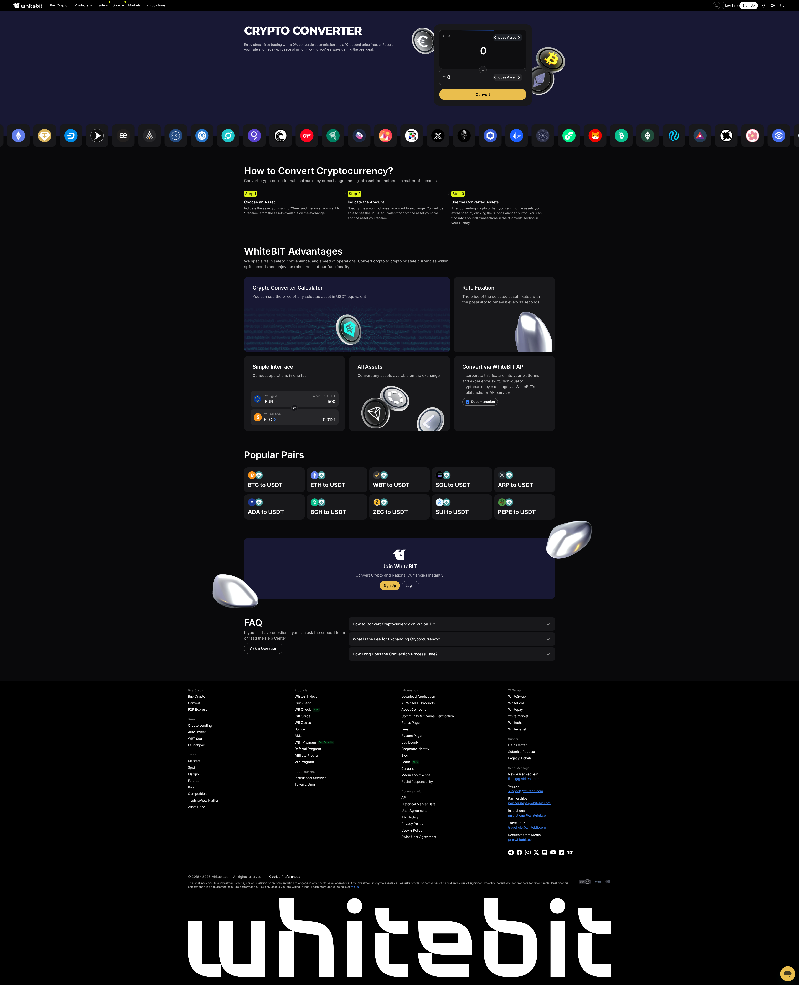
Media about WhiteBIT (418, 775)
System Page (411, 736)
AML (298, 736)
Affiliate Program (308, 755)
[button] (482, 77)
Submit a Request (521, 752)
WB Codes (303, 723)
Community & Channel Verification (427, 716)
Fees (404, 729)
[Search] (716, 5)
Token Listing (305, 784)
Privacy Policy (412, 824)
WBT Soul (195, 739)
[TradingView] (570, 852)
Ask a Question (263, 648)
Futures (193, 781)
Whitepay (515, 710)
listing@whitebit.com (524, 779)
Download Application (418, 696)
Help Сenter (517, 745)
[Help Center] (763, 5)
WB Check (303, 710)
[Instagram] (528, 852)
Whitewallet (517, 729)
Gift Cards (302, 716)
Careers (407, 769)
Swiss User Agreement (418, 837)
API (404, 797)
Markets (194, 761)
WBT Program (305, 742)
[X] (536, 852)
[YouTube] (553, 852)
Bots (191, 787)
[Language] (773, 5)
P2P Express (197, 710)
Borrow (300, 729)
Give (446, 36)
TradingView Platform (204, 800)
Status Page (410, 723)
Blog (404, 755)
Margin (193, 774)
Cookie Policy (411, 830)
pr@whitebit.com (521, 840)
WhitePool (516, 703)
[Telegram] (511, 852)
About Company (413, 710)
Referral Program (308, 749)
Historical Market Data (418, 804)
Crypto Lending (200, 726)
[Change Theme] (782, 5)
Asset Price (196, 807)
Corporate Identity (415, 749)
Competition (197, 794)
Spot (191, 768)
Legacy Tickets (520, 758)
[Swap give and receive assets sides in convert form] (483, 69)
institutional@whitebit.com (528, 815)
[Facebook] (519, 852)
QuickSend (303, 703)
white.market (518, 716)
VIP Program (304, 762)
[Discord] (544, 852)
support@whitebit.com (525, 791)
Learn (405, 762)
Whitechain (516, 723)
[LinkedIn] (561, 852)
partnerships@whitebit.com (529, 803)
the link (355, 886)
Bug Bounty (410, 742)
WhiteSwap (517, 696)
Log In (730, 5)
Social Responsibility (417, 782)
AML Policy (410, 817)
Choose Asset (505, 38)
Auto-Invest (197, 732)
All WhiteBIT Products (418, 703)
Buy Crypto (196, 696)
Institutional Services (310, 778)
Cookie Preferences (284, 877)
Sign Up (749, 5)
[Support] (787, 973)
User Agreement (414, 811)
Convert (483, 94)
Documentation (483, 402)
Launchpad (196, 745)
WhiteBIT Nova (306, 696)
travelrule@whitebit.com (527, 827)
